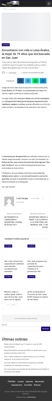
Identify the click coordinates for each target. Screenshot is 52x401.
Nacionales (39, 382)
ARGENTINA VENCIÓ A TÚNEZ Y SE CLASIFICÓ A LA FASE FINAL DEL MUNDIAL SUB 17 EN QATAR (38, 222)
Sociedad (28, 385)
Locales (6, 45)
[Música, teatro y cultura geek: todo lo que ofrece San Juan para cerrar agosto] (14, 282)
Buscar (4, 325)
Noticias (37, 385)
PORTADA (11, 382)
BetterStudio (31, 397)
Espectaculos (16, 385)
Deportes (29, 382)
